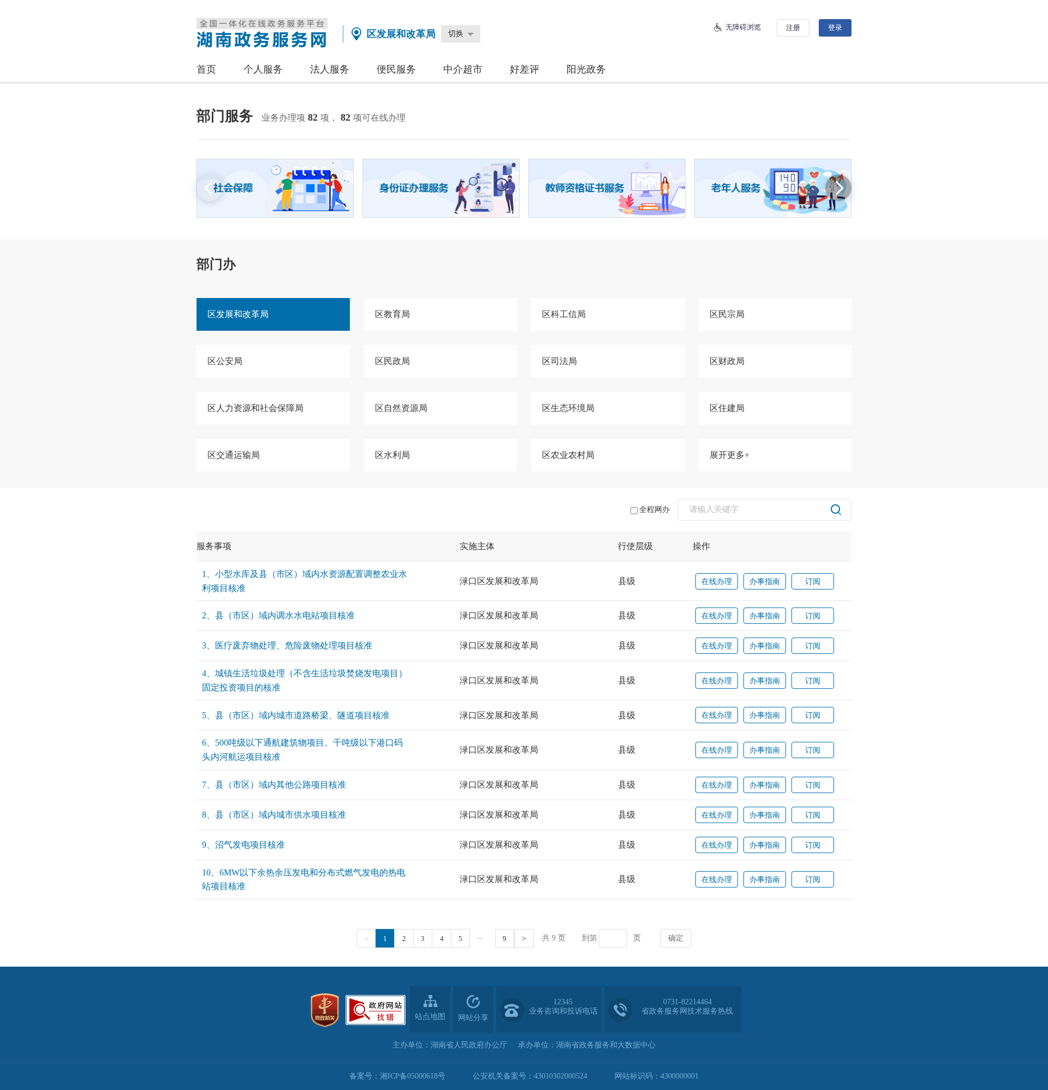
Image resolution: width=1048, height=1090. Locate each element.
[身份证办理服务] (441, 188)
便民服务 (396, 69)
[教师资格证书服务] (607, 188)
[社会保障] (275, 188)
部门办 (216, 264)
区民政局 (392, 361)
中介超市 (463, 69)
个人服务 (263, 69)
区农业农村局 (568, 455)
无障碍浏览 (743, 27)
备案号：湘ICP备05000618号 (397, 1076)
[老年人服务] (772, 188)
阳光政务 (586, 69)
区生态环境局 (568, 408)
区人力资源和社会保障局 (255, 408)
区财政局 (727, 361)
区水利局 (392, 455)
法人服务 (329, 69)
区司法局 (559, 361)
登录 (835, 27)
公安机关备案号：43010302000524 (530, 1076)
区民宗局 (727, 314)
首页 (206, 69)
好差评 (524, 69)
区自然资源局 (401, 408)
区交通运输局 (233, 455)
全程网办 (654, 509)
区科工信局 (564, 314)
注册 (793, 27)
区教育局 (392, 314)
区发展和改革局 (238, 314)
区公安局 (224, 361)
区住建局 (727, 408)
